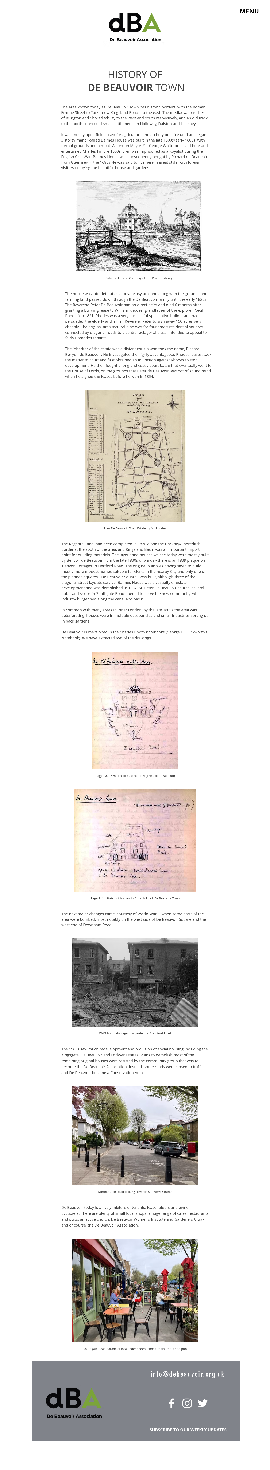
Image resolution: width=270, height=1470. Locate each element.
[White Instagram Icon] (187, 1403)
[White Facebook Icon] (171, 1403)
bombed (87, 919)
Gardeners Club (188, 1219)
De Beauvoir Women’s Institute (138, 1219)
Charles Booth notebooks (142, 632)
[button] (249, 11)
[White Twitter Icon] (202, 1403)
